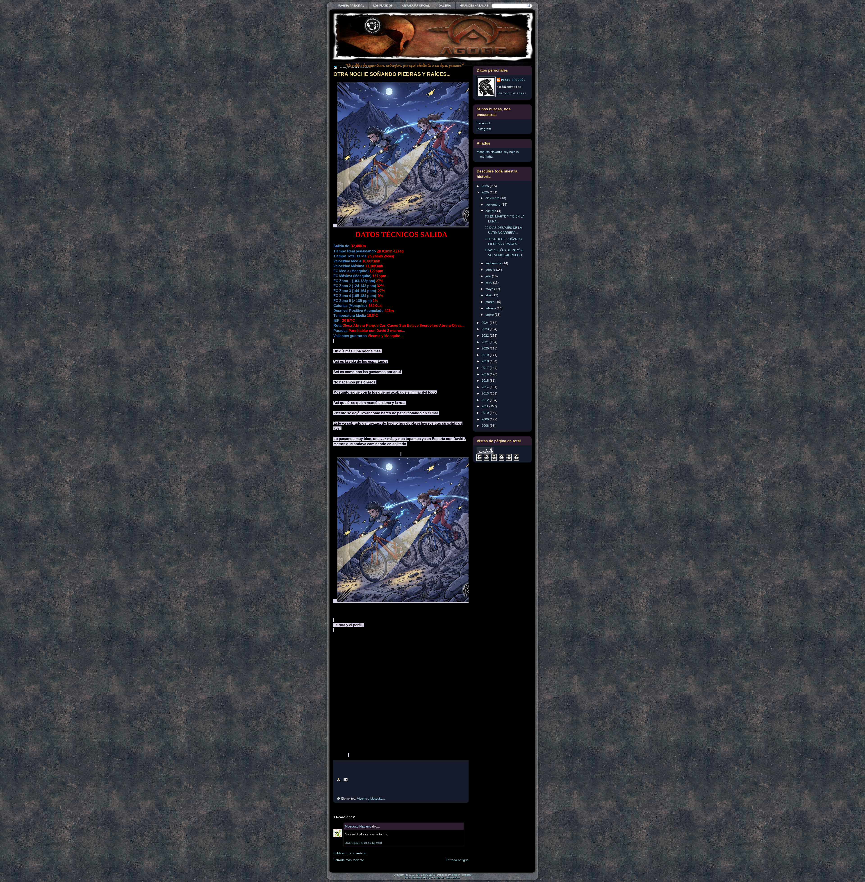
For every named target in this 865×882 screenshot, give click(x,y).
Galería (445, 5)
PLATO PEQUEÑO (425, 874)
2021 (486, 342)
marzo (490, 302)
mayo (489, 289)
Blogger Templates (461, 874)
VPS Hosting (437, 877)
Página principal (351, 5)
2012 (486, 400)
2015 (486, 380)
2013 (486, 393)
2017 (486, 368)
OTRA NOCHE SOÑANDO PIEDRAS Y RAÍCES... (392, 74)
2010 (486, 413)
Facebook (484, 123)
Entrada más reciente (348, 860)
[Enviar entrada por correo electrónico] (345, 779)
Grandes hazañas (474, 5)
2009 (486, 419)
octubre (491, 211)
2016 (486, 374)
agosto (490, 269)
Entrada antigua (457, 860)
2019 (486, 355)
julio (488, 276)
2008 (486, 425)
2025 (486, 192)
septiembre (493, 263)
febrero (491, 308)
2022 (486, 335)
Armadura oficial (416, 5)
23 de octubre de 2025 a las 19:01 (363, 843)
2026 (486, 186)
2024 (486, 322)
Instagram (484, 129)
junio (489, 282)
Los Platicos (383, 5)
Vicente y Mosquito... (371, 798)
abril (488, 295)
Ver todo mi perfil (512, 93)
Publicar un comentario (349, 853)
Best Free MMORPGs (417, 877)
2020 (486, 348)
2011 (485, 406)
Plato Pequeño (513, 80)
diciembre (492, 198)
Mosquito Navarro (358, 826)
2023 (486, 329)
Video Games (453, 877)
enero (490, 314)
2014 (486, 387)
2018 (486, 361)
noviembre (493, 204)
